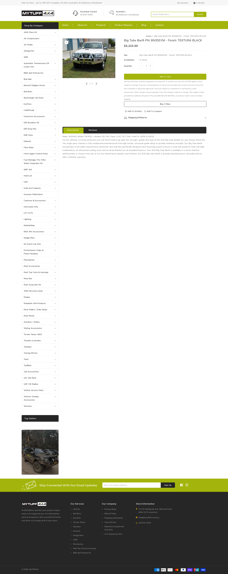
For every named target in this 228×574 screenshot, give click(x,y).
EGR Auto (28, 135)
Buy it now (165, 104)
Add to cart (165, 76)
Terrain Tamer (79, 522)
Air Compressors (31, 38)
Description (73, 130)
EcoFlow (28, 104)
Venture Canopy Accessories (31, 398)
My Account (182, 3)
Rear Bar (28, 278)
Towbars (28, 347)
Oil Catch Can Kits (32, 244)
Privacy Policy (110, 509)
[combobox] (178, 14)
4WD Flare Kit (30, 32)
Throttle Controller (32, 340)
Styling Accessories (33, 328)
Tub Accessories (31, 371)
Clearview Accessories (34, 116)
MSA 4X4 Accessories (34, 231)
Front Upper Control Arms (36, 153)
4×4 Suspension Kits (113, 534)
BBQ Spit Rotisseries (33, 73)
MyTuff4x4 (34, 569)
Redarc (27, 297)
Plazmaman (29, 260)
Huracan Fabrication (33, 194)
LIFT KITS (28, 213)
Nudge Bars (29, 238)
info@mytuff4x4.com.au (149, 517)
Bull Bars (28, 91)
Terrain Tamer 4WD (33, 334)
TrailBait (27, 365)
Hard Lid (28, 176)
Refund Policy (110, 513)
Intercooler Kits (31, 207)
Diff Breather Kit (31, 122)
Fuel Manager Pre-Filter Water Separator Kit (35, 161)
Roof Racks (29, 316)
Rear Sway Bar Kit (32, 284)
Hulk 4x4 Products (32, 188)
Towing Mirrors (31, 353)
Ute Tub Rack (30, 378)
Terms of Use (110, 522)
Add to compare (154, 111)
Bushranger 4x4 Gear (34, 98)
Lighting (27, 219)
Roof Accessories (32, 266)
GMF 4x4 (28, 169)
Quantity (128, 66)
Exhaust (27, 141)
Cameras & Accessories (35, 200)
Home (148, 36)
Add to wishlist (135, 111)
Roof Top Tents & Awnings (36, 272)
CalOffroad (29, 110)
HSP (26, 182)
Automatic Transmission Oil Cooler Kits (36, 65)
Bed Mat (28, 79)
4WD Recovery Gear (33, 291)
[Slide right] (96, 84)
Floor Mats (29, 147)
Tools (26, 359)
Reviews (93, 130)
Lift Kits (76, 509)
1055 (75, 540)
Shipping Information (113, 518)
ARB (26, 57)
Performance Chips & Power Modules (33, 252)
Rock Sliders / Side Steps (35, 309)
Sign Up (168, 485)
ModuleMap (29, 225)
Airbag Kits (29, 51)
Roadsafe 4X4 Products (35, 303)
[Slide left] (86, 84)
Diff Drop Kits (30, 129)
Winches (28, 406)
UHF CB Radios (31, 384)
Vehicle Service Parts (34, 390)
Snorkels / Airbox (32, 322)
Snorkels (77, 518)
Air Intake (28, 44)
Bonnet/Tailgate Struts (34, 85)
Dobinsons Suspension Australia (114, 528)
